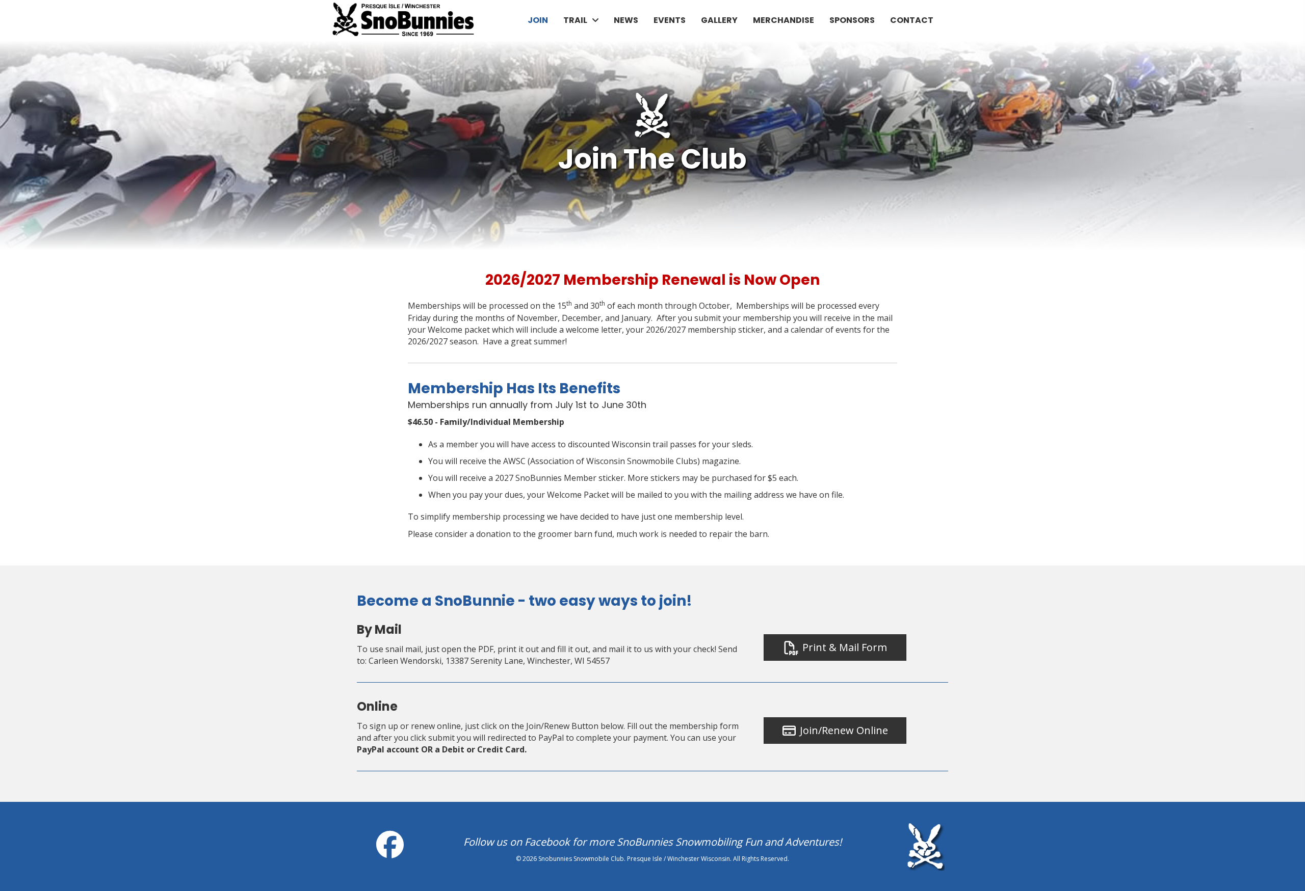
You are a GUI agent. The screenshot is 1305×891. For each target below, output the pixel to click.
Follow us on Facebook (516, 842)
